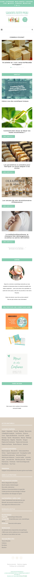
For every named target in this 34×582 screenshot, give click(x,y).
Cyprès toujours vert (13, 454)
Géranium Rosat (21, 457)
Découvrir (30, 1)
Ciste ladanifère (24, 452)
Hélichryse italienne (8, 459)
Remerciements (11, 566)
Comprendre (10, 1)
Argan (3, 433)
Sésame (25, 446)
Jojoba (27, 437)
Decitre (4, 549)
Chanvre (25, 435)
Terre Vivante (6, 542)
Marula (23, 439)
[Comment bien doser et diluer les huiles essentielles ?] (17, 119)
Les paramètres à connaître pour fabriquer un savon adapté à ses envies (17, 168)
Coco (3, 437)
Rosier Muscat (17, 446)
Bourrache (28, 433)
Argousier (10, 433)
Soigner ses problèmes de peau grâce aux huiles (17, 472)
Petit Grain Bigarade (22, 463)
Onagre (25, 441)
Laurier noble (20, 459)
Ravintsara (5, 465)
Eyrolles (4, 547)
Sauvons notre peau (14, 525)
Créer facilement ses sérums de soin (13, 502)
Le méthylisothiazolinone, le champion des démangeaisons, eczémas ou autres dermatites (17, 237)
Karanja (4, 439)
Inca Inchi (21, 437)
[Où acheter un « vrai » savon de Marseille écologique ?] (17, 50)
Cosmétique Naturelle (15, 518)
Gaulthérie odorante (8, 457)
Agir (5, 3)
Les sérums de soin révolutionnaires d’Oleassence (17, 203)
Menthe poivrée (20, 461)
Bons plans (27, 3)
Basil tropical (6, 452)
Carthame (18, 435)
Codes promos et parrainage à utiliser (14, 493)
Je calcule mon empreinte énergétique (14, 531)
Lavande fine (10, 461)
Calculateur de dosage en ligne (12, 495)
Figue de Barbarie (11, 437)
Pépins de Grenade (22, 443)
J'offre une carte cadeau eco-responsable (15, 533)
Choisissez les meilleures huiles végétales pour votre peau (16, 102)
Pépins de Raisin (7, 446)
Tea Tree (12, 465)
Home (3, 1)
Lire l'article (7, 138)
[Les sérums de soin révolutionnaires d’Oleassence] (17, 189)
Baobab (21, 433)
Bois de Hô (14, 452)
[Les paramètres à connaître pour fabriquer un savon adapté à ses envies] (17, 153)
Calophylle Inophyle (8, 435)
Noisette (19, 441)
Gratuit (17, 74)
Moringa (28, 439)
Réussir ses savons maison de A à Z (12, 504)
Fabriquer (19, 3)
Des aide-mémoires (8, 488)
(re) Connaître (20, 1)
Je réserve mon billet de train (11, 536)
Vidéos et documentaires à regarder (13, 491)
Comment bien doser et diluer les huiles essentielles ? (17, 133)
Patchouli (12, 463)
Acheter (11, 3)
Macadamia (16, 439)
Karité (9, 439)
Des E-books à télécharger (10, 486)
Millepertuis (5, 441)
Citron (4, 454)
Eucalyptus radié (25, 454)
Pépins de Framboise (8, 443)
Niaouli (28, 461)
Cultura (4, 544)
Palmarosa (5, 463)
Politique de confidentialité (17, 567)
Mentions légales (22, 566)
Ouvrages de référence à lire (11, 506)
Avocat (16, 433)
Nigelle (12, 441)
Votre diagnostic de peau (10, 484)
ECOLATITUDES (23, 577)
